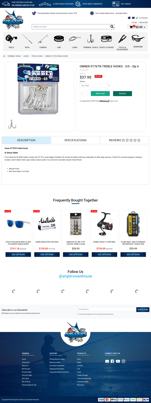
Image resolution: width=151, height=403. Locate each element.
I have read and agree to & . (96, 314)
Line (78, 369)
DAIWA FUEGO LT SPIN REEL (104, 242)
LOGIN (134, 22)
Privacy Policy (109, 314)
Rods (79, 359)
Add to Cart (100, 93)
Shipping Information (57, 369)
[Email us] (107, 361)
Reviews (115, 140)
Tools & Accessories (84, 378)
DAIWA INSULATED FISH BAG (47, 242)
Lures (79, 372)
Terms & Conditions (98, 314)
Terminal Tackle (82, 382)
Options (82, 81)
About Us (25, 365)
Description (26, 140)
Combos (80, 365)
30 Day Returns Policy (57, 359)
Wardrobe (80, 385)
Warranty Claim (55, 362)
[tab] (26, 140)
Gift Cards (126, 4)
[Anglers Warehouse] (13, 19)
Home (24, 359)
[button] (122, 93)
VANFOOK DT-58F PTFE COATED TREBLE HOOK (75, 243)
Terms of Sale (27, 375)
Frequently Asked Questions (59, 372)
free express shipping (23, 3)
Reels (79, 362)
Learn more (114, 101)
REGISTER (143, 22)
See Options (18, 254)
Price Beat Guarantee (57, 365)
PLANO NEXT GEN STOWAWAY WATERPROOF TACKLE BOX (133, 243)
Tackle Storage (82, 375)
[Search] (112, 26)
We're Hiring (26, 382)
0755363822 (143, 18)
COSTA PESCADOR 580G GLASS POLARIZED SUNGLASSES (18, 243)
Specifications (75, 140)
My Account (26, 369)
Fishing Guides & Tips (29, 385)
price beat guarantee (92, 4)
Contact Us (26, 362)
